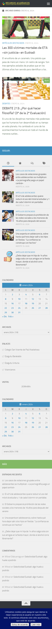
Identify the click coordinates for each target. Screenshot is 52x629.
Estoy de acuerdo (20, 624)
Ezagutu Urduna (12, 363)
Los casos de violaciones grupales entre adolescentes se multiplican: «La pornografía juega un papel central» (26, 484)
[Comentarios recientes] (32, 163)
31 (19, 312)
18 (26, 303)
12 (33, 299)
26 (33, 308)
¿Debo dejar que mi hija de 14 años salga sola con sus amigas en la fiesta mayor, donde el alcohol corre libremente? (25, 535)
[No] (48, 618)
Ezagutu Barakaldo (13, 356)
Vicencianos (10, 369)
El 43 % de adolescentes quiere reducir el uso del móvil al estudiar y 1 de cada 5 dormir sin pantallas (32, 199)
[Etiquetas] (44, 163)
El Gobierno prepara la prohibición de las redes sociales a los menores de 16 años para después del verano (32, 218)
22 (5, 308)
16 (12, 303)
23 (12, 308)
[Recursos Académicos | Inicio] (20, 4)
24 (19, 308)
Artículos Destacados (13, 43)
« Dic (4, 316)
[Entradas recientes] (8, 163)
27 (39, 308)
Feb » (10, 316)
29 (5, 312)
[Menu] (48, 3)
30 (12, 312)
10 (19, 299)
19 (33, 303)
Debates (6, 103)
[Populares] (20, 163)
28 (46, 308)
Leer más (36, 624)
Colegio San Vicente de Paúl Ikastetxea (22, 349)
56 (48, 81)
